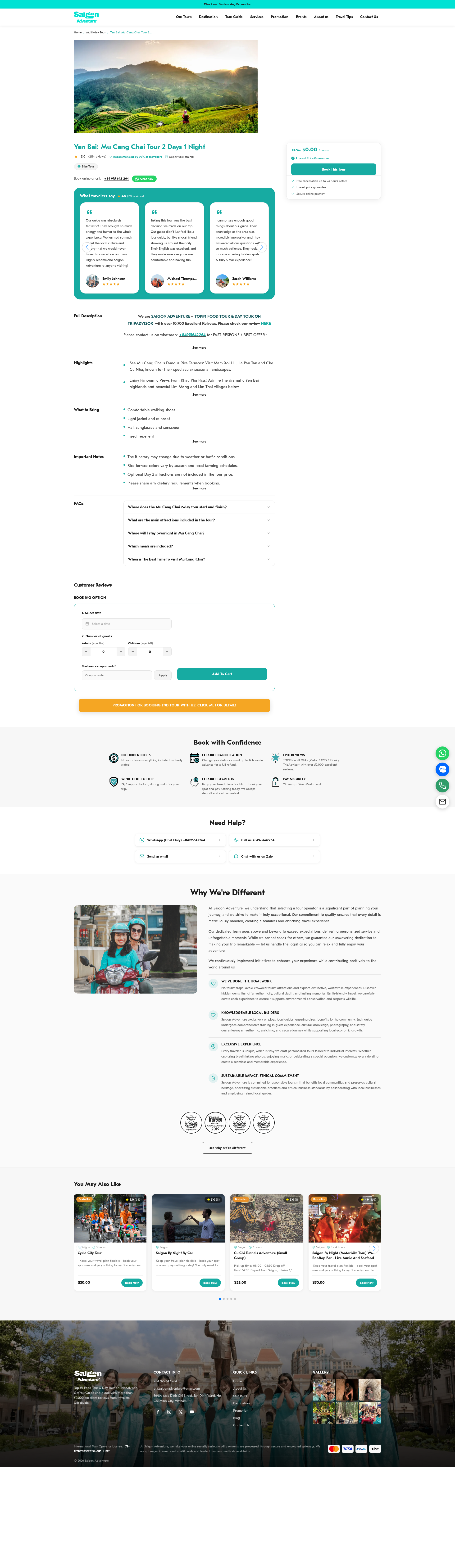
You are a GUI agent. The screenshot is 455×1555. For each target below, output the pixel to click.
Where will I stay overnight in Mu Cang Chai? (166, 533)
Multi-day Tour (95, 32)
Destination (208, 17)
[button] (87, 247)
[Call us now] (442, 785)
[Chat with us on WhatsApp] (442, 753)
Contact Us (369, 17)
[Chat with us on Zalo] (442, 769)
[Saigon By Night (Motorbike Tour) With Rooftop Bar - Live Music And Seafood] (345, 1218)
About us (321, 17)
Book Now (132, 1282)
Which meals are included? (150, 546)
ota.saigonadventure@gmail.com (177, 1389)
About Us (240, 1389)
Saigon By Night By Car (174, 1253)
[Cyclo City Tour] (110, 1218)
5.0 (133, 196)
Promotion (279, 17)
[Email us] (442, 802)
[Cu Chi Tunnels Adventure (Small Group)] (266, 1218)
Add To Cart (222, 674)
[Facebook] (158, 1412)
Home (78, 32)
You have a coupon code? (99, 666)
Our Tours (183, 17)
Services (256, 17)
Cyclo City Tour (90, 1253)
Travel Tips (344, 17)
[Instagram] (169, 1412)
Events (301, 17)
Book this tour (334, 169)
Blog (236, 1418)
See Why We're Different (227, 1148)
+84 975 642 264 (116, 179)
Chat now (146, 179)
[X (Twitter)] (180, 1412)
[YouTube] (192, 1412)
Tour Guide (234, 17)
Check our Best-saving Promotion (227, 4)
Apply (163, 675)
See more (199, 348)
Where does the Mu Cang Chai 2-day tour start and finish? (177, 507)
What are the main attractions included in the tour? (171, 520)
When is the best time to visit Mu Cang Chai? (166, 559)
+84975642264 (192, 335)
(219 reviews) (97, 156)
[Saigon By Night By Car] (188, 1218)
